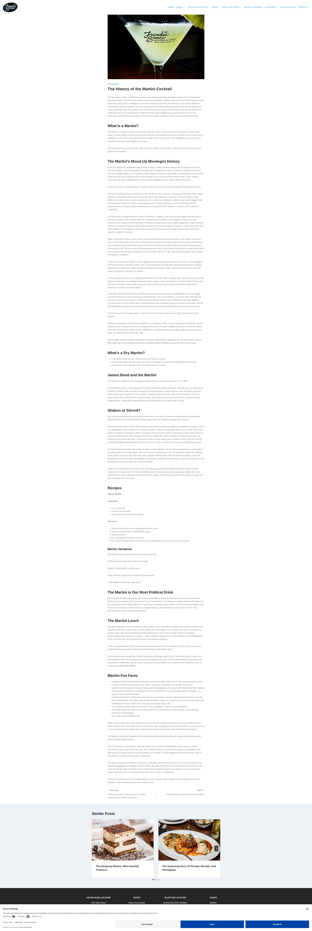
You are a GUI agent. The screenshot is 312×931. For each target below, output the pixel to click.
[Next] (216, 848)
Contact (303, 7)
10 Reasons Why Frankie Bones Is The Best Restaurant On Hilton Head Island (127, 794)
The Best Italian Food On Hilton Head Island (185, 792)
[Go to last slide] (96, 848)
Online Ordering (253, 7)
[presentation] (123, 840)
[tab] (153, 879)
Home (171, 7)
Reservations (288, 7)
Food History (113, 84)
